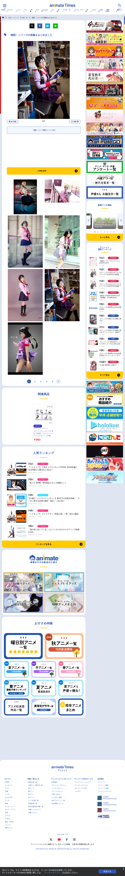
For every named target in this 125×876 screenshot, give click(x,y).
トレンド (18, 10)
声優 (31, 10)
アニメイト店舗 (103, 788)
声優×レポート (33, 812)
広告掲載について (57, 803)
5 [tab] (108, 231)
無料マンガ (119, 10)
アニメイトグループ (104, 791)
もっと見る (105, 237)
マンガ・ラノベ (66, 10)
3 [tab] (102, 231)
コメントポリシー (57, 791)
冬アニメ (31, 797)
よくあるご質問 (57, 797)
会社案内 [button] (100, 779)
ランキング (9, 10)
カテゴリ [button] (7, 779)
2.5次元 (100, 10)
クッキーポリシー (57, 788)
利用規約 (54, 782)
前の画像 (13, 121)
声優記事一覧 (32, 803)
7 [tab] (114, 231)
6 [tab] (111, 231)
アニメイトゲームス (81, 785)
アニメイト (101, 782)
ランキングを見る (44, 544)
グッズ (52, 10)
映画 (58, 10)
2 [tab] (98, 231)
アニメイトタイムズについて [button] (61, 779)
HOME (3, 10)
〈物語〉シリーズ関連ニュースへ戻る (43, 130)
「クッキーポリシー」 (52, 873)
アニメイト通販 (103, 785)
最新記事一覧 (32, 782)
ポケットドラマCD (81, 788)
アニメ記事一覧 (33, 800)
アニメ (25, 10)
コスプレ (93, 10)
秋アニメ (31, 794)
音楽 (86, 10)
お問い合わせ (56, 794)
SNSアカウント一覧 (58, 800)
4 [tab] (105, 231)
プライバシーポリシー (59, 785)
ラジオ (37, 10)
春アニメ (31, 788)
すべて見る (105, 375)
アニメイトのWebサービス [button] (83, 779)
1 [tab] (95, 231)
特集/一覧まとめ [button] (33, 779)
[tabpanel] (104, 221)
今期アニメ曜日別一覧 (35, 785)
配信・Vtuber (107, 10)
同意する (107, 871)
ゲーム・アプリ (78, 10)
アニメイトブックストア (83, 782)
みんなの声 (44, 10)
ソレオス (78, 791)
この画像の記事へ (41, 171)
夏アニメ (31, 791)
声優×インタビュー (34, 809)
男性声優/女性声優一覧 (35, 806)
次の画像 (74, 121)
